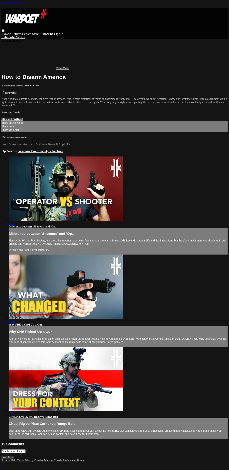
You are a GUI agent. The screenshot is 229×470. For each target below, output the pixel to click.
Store (35, 33)
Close (59, 68)
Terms (21, 460)
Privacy (29, 460)
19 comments (8, 92)
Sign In (20, 37)
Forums (17, 33)
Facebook (7, 119)
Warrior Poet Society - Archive (17, 85)
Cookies (39, 460)
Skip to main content (13, 2)
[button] (3, 30)
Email (19, 119)
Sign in (58, 33)
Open (66, 68)
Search (27, 33)
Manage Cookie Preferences (60, 460)
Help (14, 460)
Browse (6, 33)
